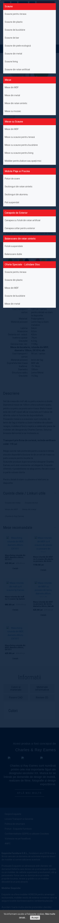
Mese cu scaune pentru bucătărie (21, 145)
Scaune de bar (12, 37)
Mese (8, 79)
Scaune (9, 6)
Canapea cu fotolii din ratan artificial (22, 220)
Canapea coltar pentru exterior (20, 228)
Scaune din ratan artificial (17, 69)
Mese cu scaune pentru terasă (20, 137)
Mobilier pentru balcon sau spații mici (23, 161)
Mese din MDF (12, 87)
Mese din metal (12, 95)
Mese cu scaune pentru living (19, 153)
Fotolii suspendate (14, 246)
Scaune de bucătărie (15, 30)
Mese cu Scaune (14, 121)
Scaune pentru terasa (15, 14)
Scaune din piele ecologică (18, 45)
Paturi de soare (12, 178)
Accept (35, 917)
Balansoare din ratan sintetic (20, 238)
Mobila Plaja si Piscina (17, 171)
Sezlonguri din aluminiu (16, 194)
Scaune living (11, 61)
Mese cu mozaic (13, 111)
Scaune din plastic (14, 22)
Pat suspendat (12, 202)
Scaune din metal (13, 53)
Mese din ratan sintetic (16, 103)
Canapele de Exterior (16, 212)
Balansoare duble (13, 254)
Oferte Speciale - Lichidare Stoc (22, 264)
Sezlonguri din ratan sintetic (18, 186)
